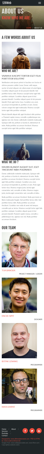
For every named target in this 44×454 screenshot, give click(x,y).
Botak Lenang (10, 361)
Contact (5, 436)
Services (5, 431)
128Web (6, 3)
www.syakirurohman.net (12, 441)
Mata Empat (8, 407)
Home (28, 28)
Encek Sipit (8, 316)
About (13, 429)
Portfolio (5, 433)
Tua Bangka (8, 270)
